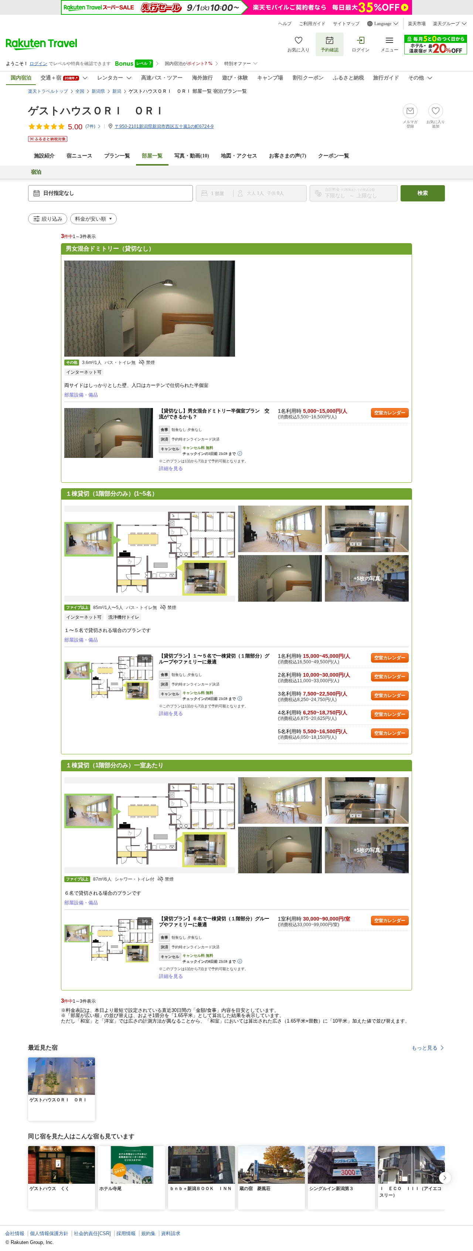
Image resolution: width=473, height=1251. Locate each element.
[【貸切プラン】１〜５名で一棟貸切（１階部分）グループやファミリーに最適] (108, 678)
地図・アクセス (239, 156)
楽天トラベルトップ (48, 91)
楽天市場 (417, 23)
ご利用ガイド (312, 23)
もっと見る (425, 1048)
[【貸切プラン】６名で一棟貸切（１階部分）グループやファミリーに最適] (108, 941)
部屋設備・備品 (81, 395)
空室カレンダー (389, 413)
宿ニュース (79, 156)
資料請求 (170, 1233)
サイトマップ (346, 23)
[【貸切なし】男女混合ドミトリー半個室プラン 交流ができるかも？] (108, 433)
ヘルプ (285, 23)
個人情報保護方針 (49, 1233)
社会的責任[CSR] (92, 1233)
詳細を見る (171, 468)
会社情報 (14, 1233)
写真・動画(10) (191, 156)
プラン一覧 (117, 156)
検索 (423, 193)
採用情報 (126, 1233)
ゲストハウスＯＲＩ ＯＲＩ (96, 110)
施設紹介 (44, 156)
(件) (90, 126)
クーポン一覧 (333, 156)
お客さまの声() (287, 156)
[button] (149, 678)
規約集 (148, 1233)
